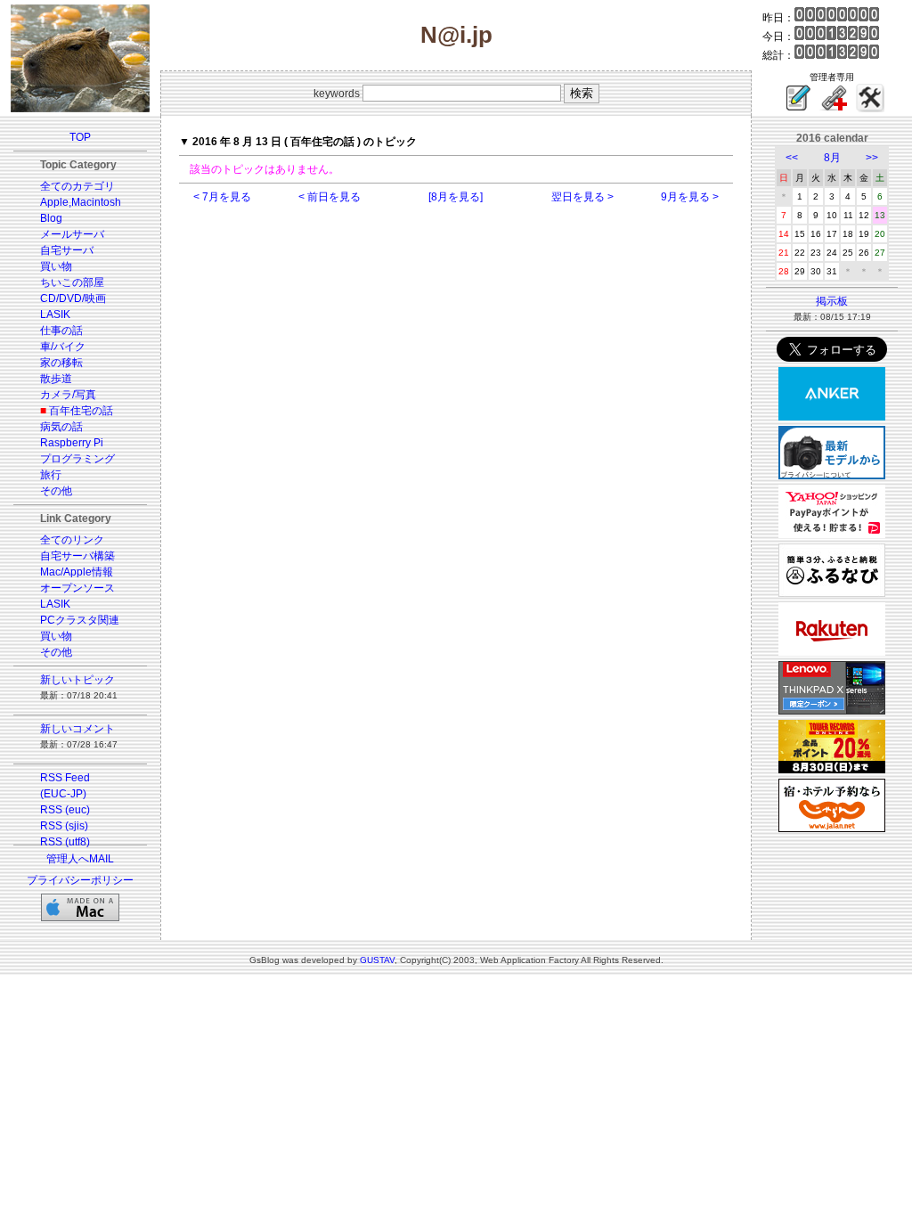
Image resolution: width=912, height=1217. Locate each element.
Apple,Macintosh (80, 202)
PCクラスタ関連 (79, 620)
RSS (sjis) (64, 826)
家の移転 (61, 362)
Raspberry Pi (71, 443)
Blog (51, 218)
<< (792, 157)
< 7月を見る (222, 197)
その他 (56, 491)
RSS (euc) (65, 810)
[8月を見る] (455, 197)
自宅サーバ (67, 250)
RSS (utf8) (65, 842)
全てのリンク (72, 540)
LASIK (55, 314)
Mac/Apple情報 (76, 572)
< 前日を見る (329, 197)
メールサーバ (72, 234)
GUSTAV (377, 960)
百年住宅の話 (81, 410)
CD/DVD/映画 (73, 298)
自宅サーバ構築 (77, 556)
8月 (832, 157)
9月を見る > (690, 197)
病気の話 (61, 427)
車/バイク (63, 346)
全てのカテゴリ (77, 186)
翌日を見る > (582, 197)
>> (872, 157)
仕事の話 (61, 330)
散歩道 (56, 378)
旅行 (50, 475)
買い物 (56, 266)
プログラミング (77, 459)
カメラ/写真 (68, 394)
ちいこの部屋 (72, 282)
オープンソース (77, 588)
